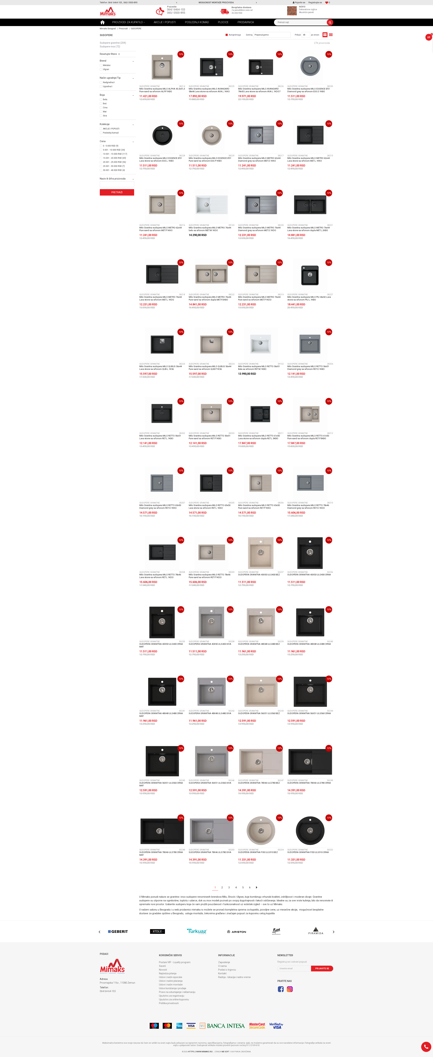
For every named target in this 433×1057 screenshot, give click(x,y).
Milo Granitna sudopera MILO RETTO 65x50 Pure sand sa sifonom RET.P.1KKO (259, 506)
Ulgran (106, 69)
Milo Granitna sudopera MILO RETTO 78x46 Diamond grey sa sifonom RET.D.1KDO (308, 506)
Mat (105, 111)
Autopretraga (235, 35)
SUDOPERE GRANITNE (113, 42)
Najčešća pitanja (167, 973)
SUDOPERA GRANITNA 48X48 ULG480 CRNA (309, 644)
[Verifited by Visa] (276, 1026)
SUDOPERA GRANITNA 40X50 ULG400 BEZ (259, 574)
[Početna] (102, 22)
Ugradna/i (107, 86)
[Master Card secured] (257, 1026)
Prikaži (298, 35)
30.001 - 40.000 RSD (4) (114, 170)
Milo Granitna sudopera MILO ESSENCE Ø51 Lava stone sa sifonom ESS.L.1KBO (160, 159)
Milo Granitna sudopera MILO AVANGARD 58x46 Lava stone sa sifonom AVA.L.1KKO (209, 90)
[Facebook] (280, 989)
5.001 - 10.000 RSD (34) (114, 150)
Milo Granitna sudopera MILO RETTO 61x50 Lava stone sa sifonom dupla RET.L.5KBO (259, 437)
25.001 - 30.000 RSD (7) (114, 166)
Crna (105, 107)
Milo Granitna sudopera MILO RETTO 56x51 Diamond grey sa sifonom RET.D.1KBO (308, 367)
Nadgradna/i (109, 82)
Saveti (162, 966)
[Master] (167, 1026)
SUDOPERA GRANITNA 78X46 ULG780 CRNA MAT (161, 853)
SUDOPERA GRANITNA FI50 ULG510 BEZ (258, 852)
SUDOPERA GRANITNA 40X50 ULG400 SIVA (210, 644)
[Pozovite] (161, 11)
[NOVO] (292, 10)
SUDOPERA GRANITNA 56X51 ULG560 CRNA (309, 713)
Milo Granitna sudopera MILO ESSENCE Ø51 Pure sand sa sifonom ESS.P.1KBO (210, 159)
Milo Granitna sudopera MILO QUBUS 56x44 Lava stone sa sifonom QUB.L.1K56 (160, 367)
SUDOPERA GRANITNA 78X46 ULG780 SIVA (210, 852)
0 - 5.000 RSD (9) (110, 146)
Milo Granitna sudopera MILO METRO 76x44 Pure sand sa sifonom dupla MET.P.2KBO (210, 298)
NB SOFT (225, 1052)
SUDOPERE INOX (110, 46)
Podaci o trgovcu (227, 969)
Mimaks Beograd (108, 28)
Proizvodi (123, 28)
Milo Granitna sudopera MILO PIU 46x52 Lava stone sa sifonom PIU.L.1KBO (309, 298)
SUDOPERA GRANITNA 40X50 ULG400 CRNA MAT (161, 645)
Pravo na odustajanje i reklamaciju (177, 992)
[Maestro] (154, 1026)
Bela (105, 99)
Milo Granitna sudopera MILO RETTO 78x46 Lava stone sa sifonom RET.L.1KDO (160, 576)
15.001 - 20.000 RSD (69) (114, 158)
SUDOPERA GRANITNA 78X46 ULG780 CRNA (309, 783)
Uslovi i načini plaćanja (171, 981)
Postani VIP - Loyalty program (174, 962)
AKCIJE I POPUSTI (111, 129)
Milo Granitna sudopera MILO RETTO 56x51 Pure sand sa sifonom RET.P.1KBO (209, 437)
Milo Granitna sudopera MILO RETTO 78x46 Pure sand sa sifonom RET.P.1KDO (209, 576)
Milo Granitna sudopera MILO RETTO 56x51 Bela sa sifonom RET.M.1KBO (259, 367)
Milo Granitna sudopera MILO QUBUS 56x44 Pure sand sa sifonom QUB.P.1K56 (210, 367)
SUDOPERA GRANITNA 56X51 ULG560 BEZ (259, 713)
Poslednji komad (111, 133)
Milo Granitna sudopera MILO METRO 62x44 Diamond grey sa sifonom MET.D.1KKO (259, 159)
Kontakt (222, 973)
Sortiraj (249, 35)
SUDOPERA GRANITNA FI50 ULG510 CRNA (308, 852)
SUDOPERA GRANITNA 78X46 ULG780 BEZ (259, 783)
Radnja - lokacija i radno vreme (234, 977)
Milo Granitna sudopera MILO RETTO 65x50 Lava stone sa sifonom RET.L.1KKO (209, 506)
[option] (216, 2)
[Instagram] (289, 989)
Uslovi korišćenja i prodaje (172, 988)
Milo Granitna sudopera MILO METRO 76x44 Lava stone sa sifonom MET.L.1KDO (160, 298)
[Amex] (179, 1026)
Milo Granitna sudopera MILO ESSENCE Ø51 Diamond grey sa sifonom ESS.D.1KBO (308, 90)
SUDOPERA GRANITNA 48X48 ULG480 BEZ (259, 644)
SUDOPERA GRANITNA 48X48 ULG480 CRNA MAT (161, 714)
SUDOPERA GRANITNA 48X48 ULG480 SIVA (210, 713)
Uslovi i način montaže (171, 984)
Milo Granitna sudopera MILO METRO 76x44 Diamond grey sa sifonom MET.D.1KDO (259, 229)
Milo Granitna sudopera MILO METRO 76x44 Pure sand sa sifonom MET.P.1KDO (259, 298)
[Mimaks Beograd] (108, 12)
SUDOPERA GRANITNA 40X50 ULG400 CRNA (309, 574)
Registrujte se (315, 2)
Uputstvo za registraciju (171, 995)
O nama (222, 966)
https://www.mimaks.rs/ (200, 1052)
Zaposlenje (224, 962)
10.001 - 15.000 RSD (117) (115, 154)
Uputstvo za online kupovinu (174, 999)
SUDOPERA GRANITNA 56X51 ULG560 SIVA (210, 783)
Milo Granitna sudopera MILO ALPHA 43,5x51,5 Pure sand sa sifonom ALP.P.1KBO (162, 90)
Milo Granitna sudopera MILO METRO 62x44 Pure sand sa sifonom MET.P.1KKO (160, 229)
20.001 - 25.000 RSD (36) (114, 162)
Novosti (163, 969)
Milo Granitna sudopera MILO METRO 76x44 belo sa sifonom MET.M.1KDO (210, 229)
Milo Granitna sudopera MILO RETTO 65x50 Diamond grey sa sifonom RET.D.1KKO (160, 506)
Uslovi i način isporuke (170, 977)
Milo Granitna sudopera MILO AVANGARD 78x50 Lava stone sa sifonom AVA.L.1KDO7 (259, 90)
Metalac (107, 65)
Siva (105, 116)
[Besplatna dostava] (225, 11)
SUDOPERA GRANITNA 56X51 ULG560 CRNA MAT (161, 784)
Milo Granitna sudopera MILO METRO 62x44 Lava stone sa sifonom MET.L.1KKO (308, 159)
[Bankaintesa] (222, 1026)
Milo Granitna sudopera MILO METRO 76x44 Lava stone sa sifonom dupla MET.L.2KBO (308, 229)
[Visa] (191, 1026)
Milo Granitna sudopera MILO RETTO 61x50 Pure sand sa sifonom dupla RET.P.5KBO (308, 437)
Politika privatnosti (169, 1003)
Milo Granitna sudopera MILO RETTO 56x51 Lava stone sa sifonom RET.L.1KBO (160, 437)
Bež (105, 103)
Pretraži (116, 192)
